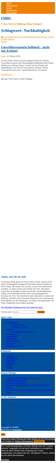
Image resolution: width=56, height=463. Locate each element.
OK (3, 435)
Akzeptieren (39, 441)
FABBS (6, 18)
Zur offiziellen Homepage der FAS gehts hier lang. (22, 307)
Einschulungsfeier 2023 (16, 383)
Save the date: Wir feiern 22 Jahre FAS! (22, 378)
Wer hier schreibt (13, 341)
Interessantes (11, 12)
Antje (3, 56)
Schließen (5, 460)
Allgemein (10, 356)
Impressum (10, 343)
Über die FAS (12, 5)
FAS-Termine (11, 339)
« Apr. (3, 425)
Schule (9, 8)
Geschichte (10, 361)
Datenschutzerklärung (15, 346)
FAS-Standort (12, 358)
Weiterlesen (7, 74)
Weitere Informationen (24, 441)
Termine (9, 368)
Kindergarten (11, 10)
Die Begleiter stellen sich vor (23, 332)
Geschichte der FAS (19, 327)
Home (8, 3)
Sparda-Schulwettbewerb (16, 380)
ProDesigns (17, 429)
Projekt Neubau (17, 325)
